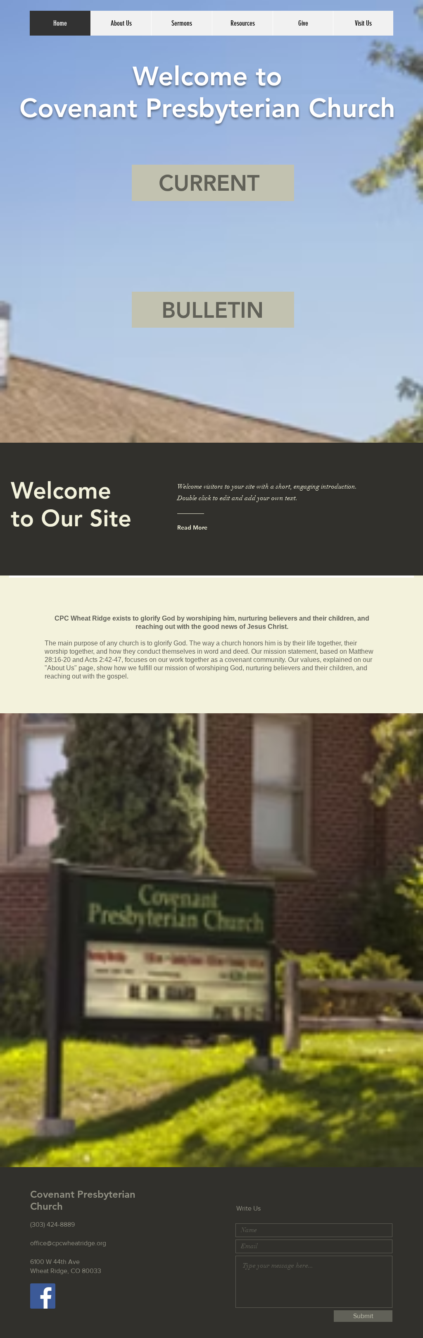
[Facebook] (42, 1296)
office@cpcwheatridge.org (68, 1243)
